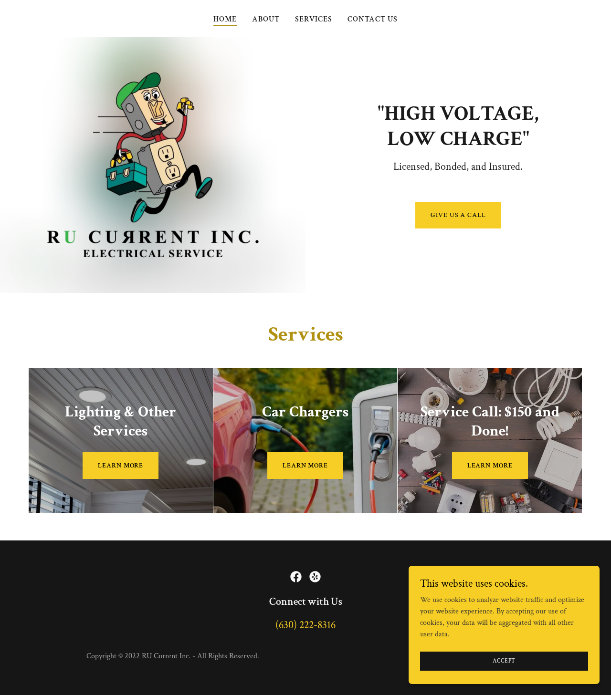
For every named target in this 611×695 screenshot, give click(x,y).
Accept (504, 660)
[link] (296, 576)
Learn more (120, 465)
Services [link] (313, 19)
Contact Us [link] (373, 19)
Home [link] (225, 19)
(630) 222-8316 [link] (305, 625)
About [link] (266, 19)
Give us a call (458, 215)
